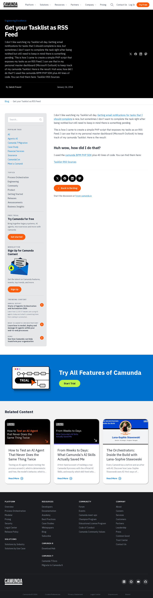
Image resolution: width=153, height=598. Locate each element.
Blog (7, 101)
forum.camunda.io (83, 196)
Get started (16, 237)
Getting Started (15, 194)
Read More (14, 478)
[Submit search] (40, 119)
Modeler (9, 515)
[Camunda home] (10, 4)
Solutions (44, 4)
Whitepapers (48, 527)
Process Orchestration (18, 177)
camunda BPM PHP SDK (78, 155)
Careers (119, 511)
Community (13, 185)
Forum (82, 506)
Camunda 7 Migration (17, 142)
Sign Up (14, 289)
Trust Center (122, 540)
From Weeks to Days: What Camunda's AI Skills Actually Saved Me (76, 454)
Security (8, 523)
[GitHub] (145, 581)
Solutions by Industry (15, 544)
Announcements (15, 202)
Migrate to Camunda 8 (52, 565)
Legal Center (11, 527)
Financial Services (16, 151)
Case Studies (48, 523)
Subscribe (46, 536)
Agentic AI (13, 138)
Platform (29, 4)
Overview (9, 506)
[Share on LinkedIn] (140, 54)
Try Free (143, 4)
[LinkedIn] (124, 581)
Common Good (123, 536)
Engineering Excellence (15, 20)
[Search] (112, 4)
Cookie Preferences (52, 594)
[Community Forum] (131, 581)
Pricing (103, 4)
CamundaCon (14, 159)
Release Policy (11, 531)
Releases (12, 198)
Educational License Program (92, 523)
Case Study (13, 147)
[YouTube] (138, 581)
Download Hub (48, 548)
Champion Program (88, 519)
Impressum (113, 594)
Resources (60, 4)
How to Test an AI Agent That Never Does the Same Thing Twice (26, 454)
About (119, 506)
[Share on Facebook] (135, 54)
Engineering (13, 181)
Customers (121, 519)
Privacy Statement (75, 594)
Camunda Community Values (92, 531)
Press (118, 531)
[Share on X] (130, 54)
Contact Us (122, 4)
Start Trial (69, 383)
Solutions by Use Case (15, 548)
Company (89, 4)
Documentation (49, 511)
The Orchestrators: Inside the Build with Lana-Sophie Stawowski (124, 454)
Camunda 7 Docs (49, 561)
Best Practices (49, 519)
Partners (75, 4)
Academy (46, 515)
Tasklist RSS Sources (65, 161)
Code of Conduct (87, 527)
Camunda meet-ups (88, 515)
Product (11, 190)
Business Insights (16, 206)
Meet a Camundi (15, 163)
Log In (132, 4)
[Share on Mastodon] (145, 54)
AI (9, 134)
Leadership (121, 527)
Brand (127, 594)
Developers (47, 506)
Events (82, 511)
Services (120, 515)
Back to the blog (69, 188)
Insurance (12, 155)
